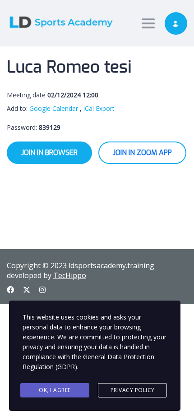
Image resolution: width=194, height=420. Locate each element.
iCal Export (99, 108)
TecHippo (69, 275)
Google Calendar (53, 108)
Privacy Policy (133, 390)
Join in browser (49, 152)
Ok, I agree (55, 390)
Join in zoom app (142, 152)
